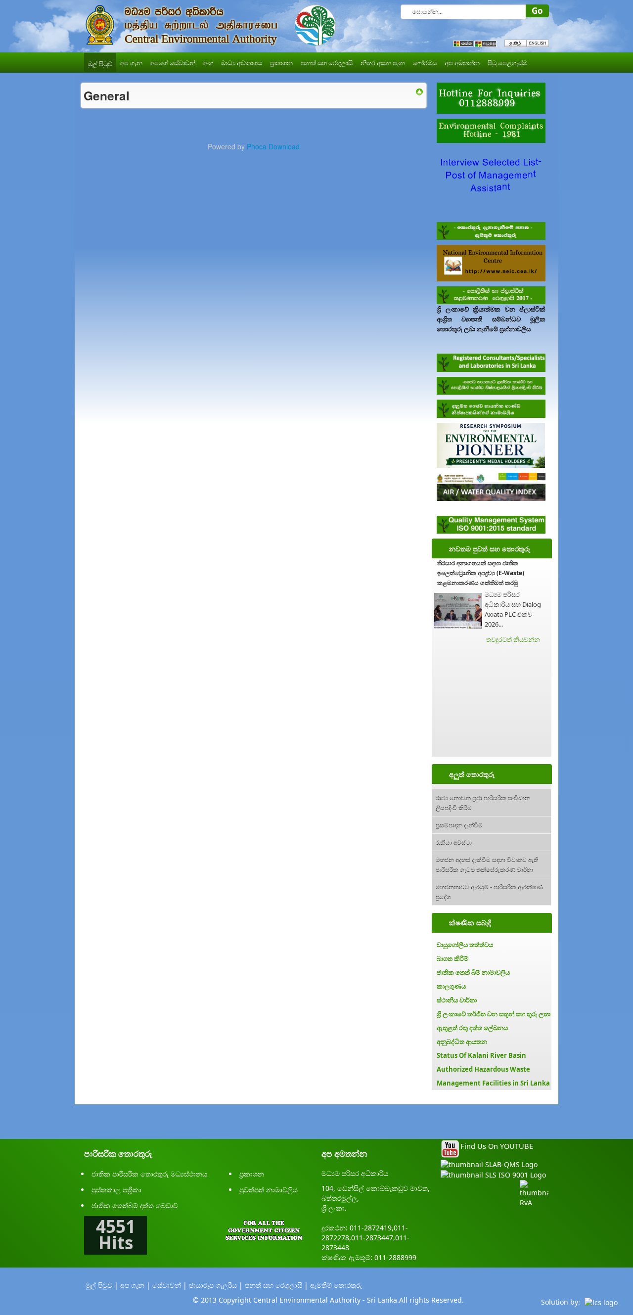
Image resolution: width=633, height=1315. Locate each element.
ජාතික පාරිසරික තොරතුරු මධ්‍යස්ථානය (149, 1174)
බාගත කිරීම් (452, 958)
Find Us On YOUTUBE (496, 1146)
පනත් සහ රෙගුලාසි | (276, 1285)
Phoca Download (273, 146)
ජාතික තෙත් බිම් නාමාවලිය (473, 972)
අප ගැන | (135, 1285)
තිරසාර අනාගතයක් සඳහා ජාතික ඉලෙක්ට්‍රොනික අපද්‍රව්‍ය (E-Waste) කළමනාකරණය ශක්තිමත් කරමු (480, 573)
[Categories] (419, 91)
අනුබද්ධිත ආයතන (462, 1041)
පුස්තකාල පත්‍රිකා (116, 1189)
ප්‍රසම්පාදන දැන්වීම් (459, 824)
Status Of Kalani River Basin (481, 1055)
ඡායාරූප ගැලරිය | (216, 1285)
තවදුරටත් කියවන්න (513, 639)
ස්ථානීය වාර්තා (457, 1000)
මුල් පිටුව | (102, 1285)
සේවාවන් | (169, 1285)
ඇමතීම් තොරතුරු (336, 1285)
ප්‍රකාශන (251, 1174)
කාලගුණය (451, 986)
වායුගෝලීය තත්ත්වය (465, 944)
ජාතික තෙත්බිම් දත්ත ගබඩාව (134, 1205)
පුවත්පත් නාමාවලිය (268, 1189)
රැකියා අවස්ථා (454, 842)
